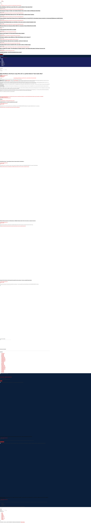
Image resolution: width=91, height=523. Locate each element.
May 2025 (2, 363)
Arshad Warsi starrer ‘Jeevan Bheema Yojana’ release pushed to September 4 (12, 161)
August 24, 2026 (2, 163)
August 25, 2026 (2, 438)
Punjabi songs (34, 96)
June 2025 (2, 362)
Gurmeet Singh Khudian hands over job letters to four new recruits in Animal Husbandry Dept (18, 22)
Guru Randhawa (16, 80)
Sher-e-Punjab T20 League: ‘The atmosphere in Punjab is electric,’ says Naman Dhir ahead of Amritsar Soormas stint (22, 48)
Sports (2, 517)
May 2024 (2, 371)
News (2, 59)
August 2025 (3, 361)
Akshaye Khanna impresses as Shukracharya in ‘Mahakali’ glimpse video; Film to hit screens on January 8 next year (18, 220)
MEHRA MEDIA (23, 506)
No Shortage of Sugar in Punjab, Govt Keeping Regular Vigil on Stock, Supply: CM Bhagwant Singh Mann (20, 10)
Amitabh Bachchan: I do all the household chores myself (11, 52)
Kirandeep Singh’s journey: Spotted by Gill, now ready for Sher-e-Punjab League (15, 44)
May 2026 (2, 355)
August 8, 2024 (2, 500)
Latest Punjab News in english (23, 96)
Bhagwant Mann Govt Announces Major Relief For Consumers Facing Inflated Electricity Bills (18, 25)
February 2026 (3, 357)
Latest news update (17, 96)
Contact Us (2, 505)
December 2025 (3, 358)
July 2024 (2, 370)
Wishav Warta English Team (4, 75)
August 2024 (3, 369)
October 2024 (3, 368)
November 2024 (3, 367)
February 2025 (3, 365)
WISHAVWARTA (8, 80)
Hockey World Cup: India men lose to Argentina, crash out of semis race (14, 40)
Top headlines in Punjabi (39, 96)
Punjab (2, 60)
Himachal (2, 515)
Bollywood (2, 96)
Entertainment (2, 76)
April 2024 (2, 372)
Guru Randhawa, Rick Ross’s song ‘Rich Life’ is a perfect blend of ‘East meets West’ (16, 6)
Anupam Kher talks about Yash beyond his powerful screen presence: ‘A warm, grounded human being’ (16, 280)
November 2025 (3, 359)
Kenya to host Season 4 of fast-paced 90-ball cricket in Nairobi (12, 33)
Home (2, 512)
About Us (2, 503)
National (2, 516)
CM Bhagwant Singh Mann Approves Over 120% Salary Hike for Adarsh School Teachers (17, 14)
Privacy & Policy (3, 504)
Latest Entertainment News (11, 96)
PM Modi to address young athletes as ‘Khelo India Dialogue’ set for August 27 (15, 37)
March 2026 (2, 356)
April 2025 (2, 364)
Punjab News (31, 96)
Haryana (2, 514)
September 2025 (3, 360)
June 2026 (2, 354)
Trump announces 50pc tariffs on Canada (8, 29)
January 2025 (3, 366)
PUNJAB (28, 96)
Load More (1, 54)
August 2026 (3, 353)
